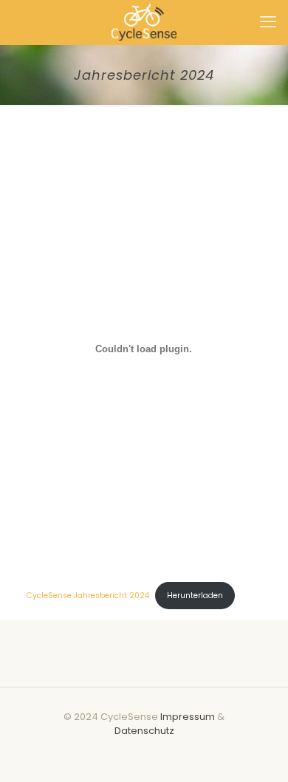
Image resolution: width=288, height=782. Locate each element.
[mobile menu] (268, 22)
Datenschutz (144, 731)
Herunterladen (195, 595)
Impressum (188, 717)
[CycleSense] (144, 22)
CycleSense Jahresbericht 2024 (88, 595)
